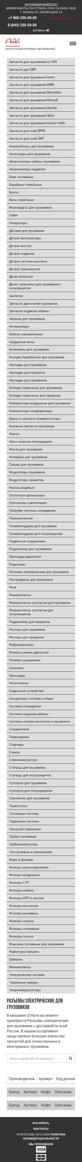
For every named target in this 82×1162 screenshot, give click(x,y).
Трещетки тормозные (25, 828)
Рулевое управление (24, 660)
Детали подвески (21, 253)
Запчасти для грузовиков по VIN (33, 61)
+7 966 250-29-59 (22, 17)
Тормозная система (24, 821)
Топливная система (23, 813)
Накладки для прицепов (27, 372)
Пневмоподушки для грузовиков (33, 525)
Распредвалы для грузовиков (31, 579)
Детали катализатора (25, 238)
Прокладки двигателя (25, 556)
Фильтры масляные (23, 905)
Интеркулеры (19, 326)
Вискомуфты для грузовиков (30, 207)
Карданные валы (21, 341)
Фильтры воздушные (24, 874)
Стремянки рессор (23, 759)
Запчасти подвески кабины (29, 310)
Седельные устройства (26, 690)
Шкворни (15, 959)
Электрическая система (27, 974)
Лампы (14, 433)
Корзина (39, 30)
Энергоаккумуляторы (25, 989)
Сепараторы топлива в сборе (31, 698)
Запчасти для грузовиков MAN (31, 84)
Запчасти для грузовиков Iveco (32, 77)
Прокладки (17, 675)
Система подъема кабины (28, 713)
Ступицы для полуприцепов (30, 775)
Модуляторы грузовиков (27, 472)
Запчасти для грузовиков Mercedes (35, 92)
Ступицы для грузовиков (27, 767)
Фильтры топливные (24, 928)
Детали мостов (20, 245)
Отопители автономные (27, 495)
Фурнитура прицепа (24, 951)
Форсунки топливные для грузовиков (36, 944)
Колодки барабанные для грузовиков (36, 357)
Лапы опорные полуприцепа (30, 441)
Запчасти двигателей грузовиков (33, 303)
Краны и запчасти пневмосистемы (34, 418)
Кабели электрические (26, 334)
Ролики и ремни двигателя (29, 652)
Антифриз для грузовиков (28, 456)
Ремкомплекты (20, 594)
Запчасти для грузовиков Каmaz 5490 (37, 123)
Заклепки (16, 295)
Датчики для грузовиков (26, 230)
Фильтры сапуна (21, 920)
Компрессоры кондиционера (30, 410)
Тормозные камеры (23, 982)
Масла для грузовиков (25, 449)
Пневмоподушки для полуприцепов (35, 533)
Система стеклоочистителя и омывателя (39, 721)
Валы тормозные (21, 199)
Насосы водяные (21, 487)
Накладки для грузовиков (27, 364)
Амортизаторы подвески (27, 169)
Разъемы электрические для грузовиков (39, 571)
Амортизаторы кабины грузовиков (34, 161)
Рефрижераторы (21, 644)
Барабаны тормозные (25, 184)
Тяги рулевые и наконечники (30, 851)
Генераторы (18, 222)
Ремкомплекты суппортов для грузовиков (39, 602)
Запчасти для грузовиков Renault (33, 100)
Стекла (14, 752)
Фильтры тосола (21, 936)
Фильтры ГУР (19, 882)
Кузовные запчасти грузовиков (31, 426)
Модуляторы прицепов (26, 479)
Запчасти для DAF (22, 69)
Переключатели (21, 518)
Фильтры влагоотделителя (29, 867)
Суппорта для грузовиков (28, 782)
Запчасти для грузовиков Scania (33, 107)
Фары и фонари (21, 859)
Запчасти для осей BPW (27, 130)
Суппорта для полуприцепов (30, 790)
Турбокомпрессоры (23, 844)
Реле (12, 587)
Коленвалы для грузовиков (29, 349)
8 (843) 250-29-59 (22, 24)
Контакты (41, 1129)
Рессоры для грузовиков (27, 629)
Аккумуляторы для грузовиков (31, 146)
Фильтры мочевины (23, 913)
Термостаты (18, 805)
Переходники (19, 736)
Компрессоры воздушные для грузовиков (39, 403)
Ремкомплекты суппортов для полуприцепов (31, 612)
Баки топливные (21, 176)
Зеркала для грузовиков (27, 318)
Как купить (41, 1123)
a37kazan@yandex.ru (41, 4)
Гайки (13, 215)
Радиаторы (17, 564)
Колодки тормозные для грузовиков (35, 387)
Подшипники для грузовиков (30, 548)
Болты (13, 192)
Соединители (19, 729)
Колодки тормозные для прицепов (34, 395)
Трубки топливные (22, 836)
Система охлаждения (25, 706)
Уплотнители (18, 683)
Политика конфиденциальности (44, 1136)
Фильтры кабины (21, 890)
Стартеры (16, 744)
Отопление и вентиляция (28, 502)
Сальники (16, 667)
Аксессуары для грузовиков (29, 153)
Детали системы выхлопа (28, 261)
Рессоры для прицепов (26, 637)
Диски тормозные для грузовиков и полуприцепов (35, 286)
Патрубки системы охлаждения (32, 510)
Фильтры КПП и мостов (26, 898)
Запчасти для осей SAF (26, 138)
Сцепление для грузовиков (29, 798)
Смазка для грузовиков (26, 464)
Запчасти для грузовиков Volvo (32, 115)
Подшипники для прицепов (29, 621)
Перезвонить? (60, 18)
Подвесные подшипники (27, 541)
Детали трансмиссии (24, 268)
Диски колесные (21, 276)
